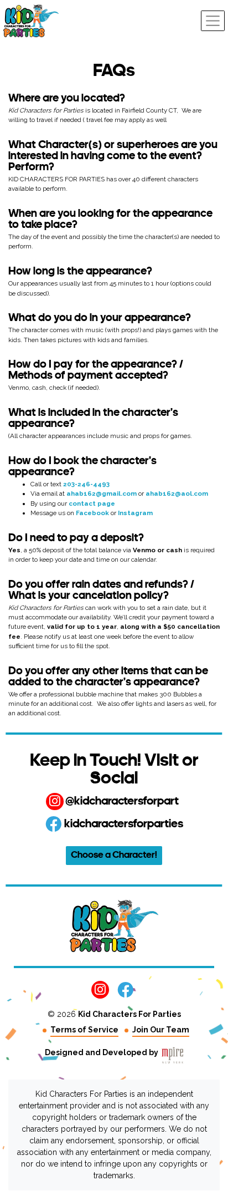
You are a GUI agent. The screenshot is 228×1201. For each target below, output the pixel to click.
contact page (92, 503)
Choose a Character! (114, 855)
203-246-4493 (86, 484)
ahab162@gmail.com (101, 493)
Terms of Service (84, 1029)
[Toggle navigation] (213, 20)
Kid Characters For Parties (129, 1014)
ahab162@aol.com (177, 493)
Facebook (92, 513)
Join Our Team (160, 1029)
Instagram (135, 513)
